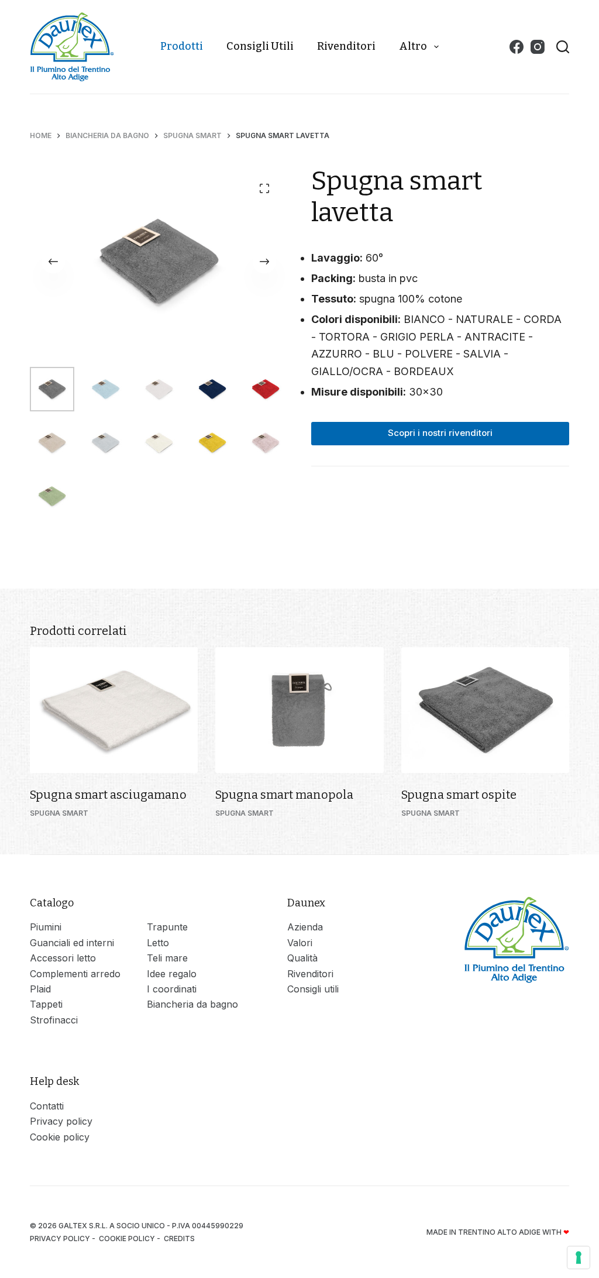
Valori (299, 943)
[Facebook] (517, 47)
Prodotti (181, 46)
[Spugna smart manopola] (299, 710)
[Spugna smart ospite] (485, 710)
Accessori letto (63, 958)
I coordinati (172, 989)
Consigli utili (260, 46)
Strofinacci (54, 1020)
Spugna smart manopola (284, 795)
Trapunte (167, 927)
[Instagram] (538, 47)
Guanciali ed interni (72, 943)
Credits (180, 1238)
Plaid (40, 989)
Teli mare (167, 958)
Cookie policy (59, 1137)
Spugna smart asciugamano (108, 795)
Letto (158, 943)
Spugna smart (59, 813)
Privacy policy (61, 1121)
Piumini (45, 927)
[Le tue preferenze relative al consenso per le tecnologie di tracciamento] (578, 1257)
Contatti (47, 1106)
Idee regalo (172, 974)
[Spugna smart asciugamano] (114, 710)
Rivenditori (346, 46)
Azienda (305, 927)
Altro (413, 46)
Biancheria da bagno (192, 1004)
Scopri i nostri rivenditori (440, 432)
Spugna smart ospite (459, 795)
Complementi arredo (75, 974)
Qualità (302, 958)
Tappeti (46, 1004)
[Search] (562, 46)
